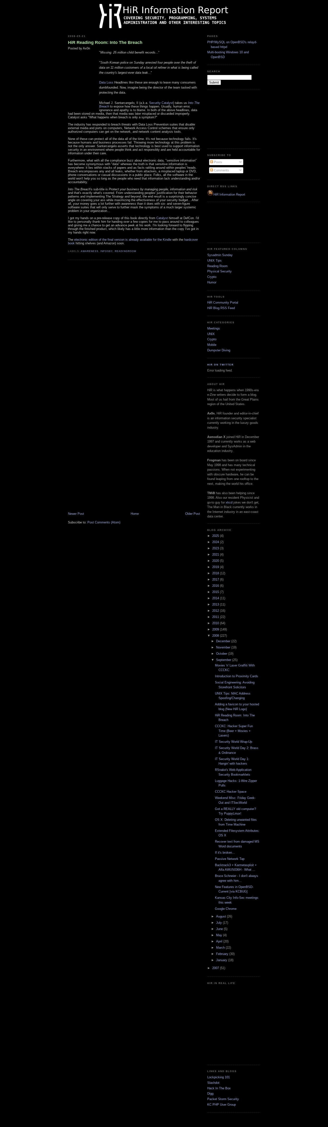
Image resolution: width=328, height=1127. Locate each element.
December (223, 641)
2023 (216, 548)
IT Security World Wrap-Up (233, 741)
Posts (217, 162)
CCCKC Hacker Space (230, 791)
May (219, 935)
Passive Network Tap (229, 859)
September (224, 660)
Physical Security (219, 271)
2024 (216, 542)
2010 (216, 623)
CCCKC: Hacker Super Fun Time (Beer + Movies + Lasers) (234, 730)
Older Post (192, 514)
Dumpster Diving (218, 350)
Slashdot (213, 1083)
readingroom (125, 251)
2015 (216, 592)
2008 (216, 635)
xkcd (229, 502)
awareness (89, 251)
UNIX (211, 334)
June (220, 929)
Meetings (213, 328)
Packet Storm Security (223, 1099)
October (222, 653)
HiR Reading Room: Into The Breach (105, 42)
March (221, 947)
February (222, 954)
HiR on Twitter (220, 364)
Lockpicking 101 (218, 1077)
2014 (216, 598)
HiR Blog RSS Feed (221, 308)
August (221, 916)
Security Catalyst (161, 103)
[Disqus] (134, 324)
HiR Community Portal (222, 302)
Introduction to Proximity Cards (236, 676)
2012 (216, 610)
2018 (216, 573)
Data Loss (106, 82)
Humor (211, 282)
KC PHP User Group (221, 1104)
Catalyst (162, 218)
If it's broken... (225, 852)
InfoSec (106, 251)
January (222, 960)
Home (135, 514)
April (219, 941)
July (219, 922)
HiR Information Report (229, 194)
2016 (216, 585)
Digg (210, 1093)
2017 (216, 579)
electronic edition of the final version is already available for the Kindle (122, 239)
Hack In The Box (219, 1088)
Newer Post (76, 514)
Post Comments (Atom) (103, 522)
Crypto (211, 277)
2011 (216, 617)
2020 (216, 561)
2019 (216, 567)
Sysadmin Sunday (220, 255)
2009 (216, 629)
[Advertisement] (231, 119)
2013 (216, 604)
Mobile (211, 345)
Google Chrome (226, 909)
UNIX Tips (214, 260)
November (223, 647)
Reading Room (217, 266)
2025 (216, 536)
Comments (221, 170)
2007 (216, 968)
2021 (216, 554)
